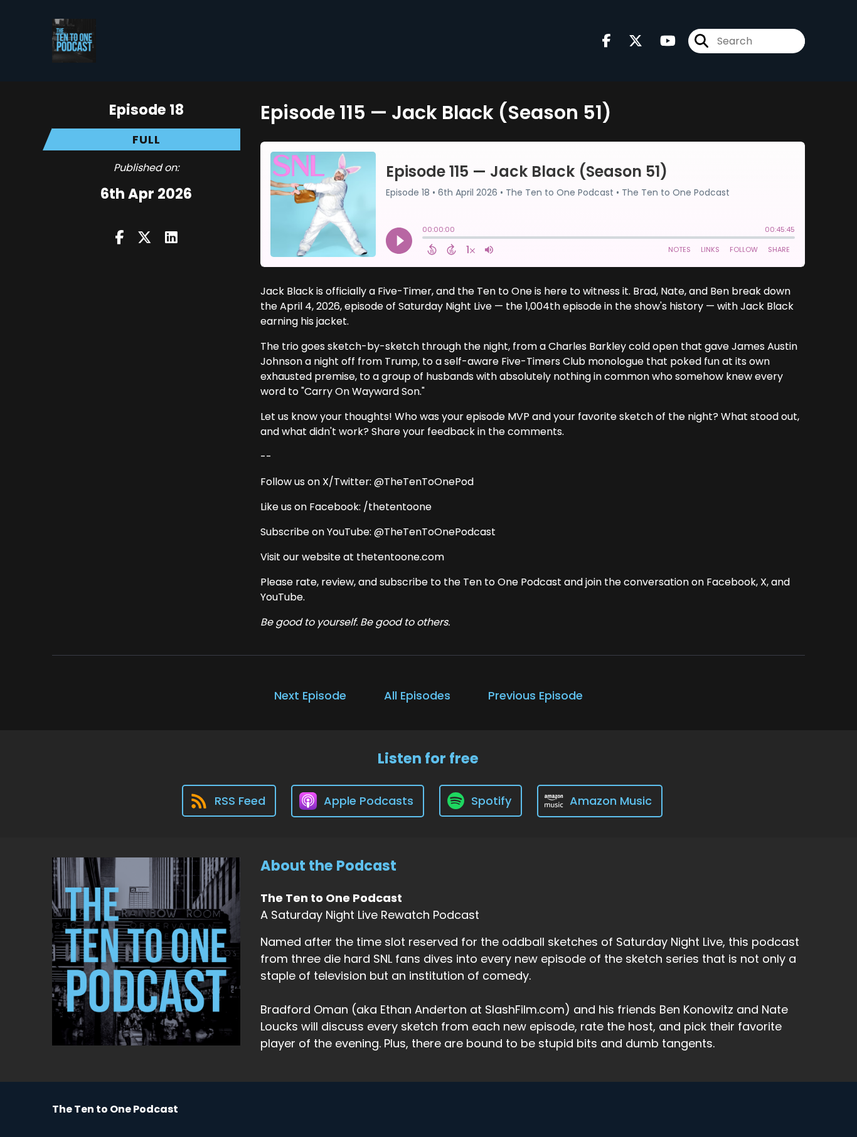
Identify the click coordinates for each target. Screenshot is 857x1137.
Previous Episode (535, 695)
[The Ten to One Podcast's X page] (628, 41)
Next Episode (310, 695)
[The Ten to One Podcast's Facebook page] (606, 41)
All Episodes (417, 695)
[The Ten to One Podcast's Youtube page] (660, 41)
